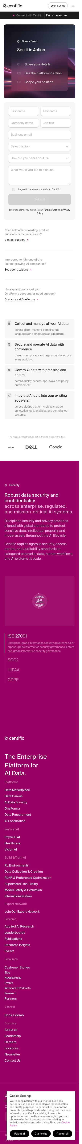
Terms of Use (50, 209)
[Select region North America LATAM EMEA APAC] (39, 146)
